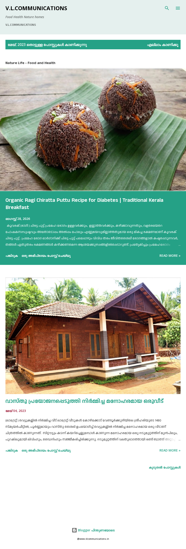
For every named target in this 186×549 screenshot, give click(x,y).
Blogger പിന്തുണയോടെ (96, 530)
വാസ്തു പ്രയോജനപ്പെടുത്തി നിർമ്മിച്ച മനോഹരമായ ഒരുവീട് (84, 401)
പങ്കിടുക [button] (11, 255)
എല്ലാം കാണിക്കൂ (162, 44)
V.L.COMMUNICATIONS (36, 8)
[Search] (167, 8)
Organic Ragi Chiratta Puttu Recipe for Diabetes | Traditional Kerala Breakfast (84, 203)
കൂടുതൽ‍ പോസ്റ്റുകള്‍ (165, 467)
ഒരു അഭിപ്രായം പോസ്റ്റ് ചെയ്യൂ (46, 255)
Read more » (170, 255)
